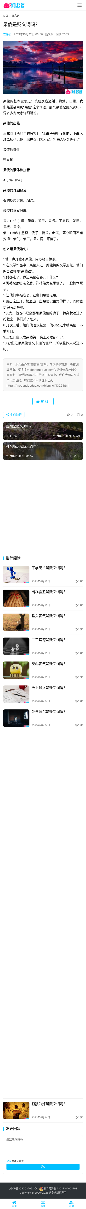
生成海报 (15, 414)
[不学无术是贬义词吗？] (16, 574)
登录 (8, 1161)
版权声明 (61, 1192)
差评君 (7, 34)
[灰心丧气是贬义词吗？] (16, 670)
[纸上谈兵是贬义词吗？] (16, 694)
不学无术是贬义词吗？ (49, 568)
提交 (43, 1166)
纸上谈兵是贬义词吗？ (49, 688)
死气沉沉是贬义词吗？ (49, 712)
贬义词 (49, 34)
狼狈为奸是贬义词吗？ (49, 1104)
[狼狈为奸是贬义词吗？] (16, 1110)
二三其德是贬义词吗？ (49, 640)
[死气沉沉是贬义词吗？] (16, 718)
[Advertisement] (43, 509)
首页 (5, 15)
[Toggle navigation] (79, 5)
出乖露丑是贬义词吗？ (49, 592)
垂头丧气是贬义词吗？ (49, 616)
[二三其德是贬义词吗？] (16, 646)
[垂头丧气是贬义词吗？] (16, 622)
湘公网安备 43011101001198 (60, 1188)
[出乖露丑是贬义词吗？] (16, 598)
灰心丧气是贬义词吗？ (49, 664)
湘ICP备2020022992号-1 (24, 1188)
